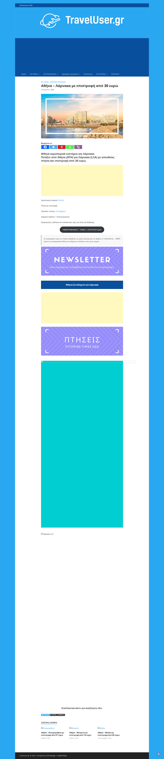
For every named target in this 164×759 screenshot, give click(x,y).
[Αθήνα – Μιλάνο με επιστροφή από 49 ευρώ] (101, 729)
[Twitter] (53, 147)
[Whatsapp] (70, 147)
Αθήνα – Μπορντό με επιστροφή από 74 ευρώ (80, 733)
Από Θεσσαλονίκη (50, 74)
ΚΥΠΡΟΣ (53, 715)
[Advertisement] (82, 54)
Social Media (101, 74)
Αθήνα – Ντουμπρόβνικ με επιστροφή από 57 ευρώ (52, 733)
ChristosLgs (51, 756)
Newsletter (115, 74)
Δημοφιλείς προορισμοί (70, 74)
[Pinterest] (62, 147)
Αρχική (23, 74)
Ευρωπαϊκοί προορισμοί (58, 82)
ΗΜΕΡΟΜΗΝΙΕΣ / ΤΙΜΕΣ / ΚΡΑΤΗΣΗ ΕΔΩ (82, 229)
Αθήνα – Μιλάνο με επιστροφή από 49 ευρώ (109, 733)
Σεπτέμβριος (61, 211)
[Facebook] (45, 147)
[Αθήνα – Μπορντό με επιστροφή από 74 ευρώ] (74, 729)
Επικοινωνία (88, 74)
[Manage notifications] (159, 754)
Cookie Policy (62, 756)
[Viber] (78, 147)
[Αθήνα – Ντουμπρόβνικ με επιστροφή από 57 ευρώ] (47, 729)
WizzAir (61, 200)
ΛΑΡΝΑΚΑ (61, 715)
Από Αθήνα (34, 74)
